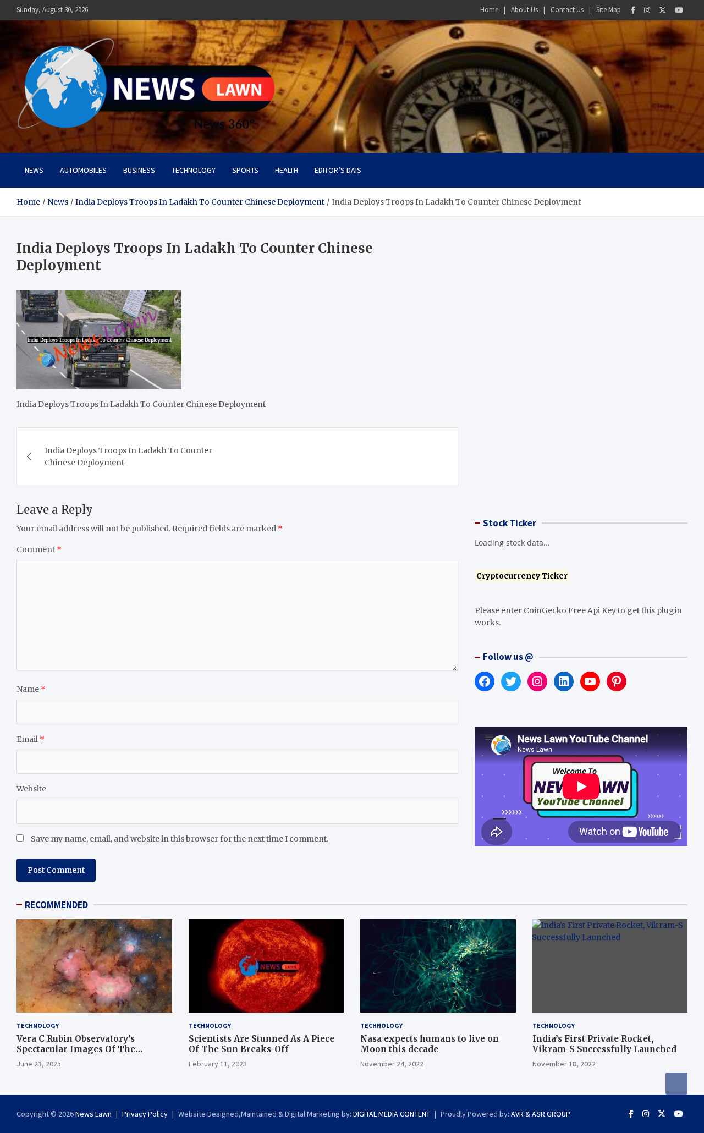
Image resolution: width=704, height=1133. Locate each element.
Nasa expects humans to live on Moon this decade (429, 1044)
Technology (194, 170)
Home (489, 9)
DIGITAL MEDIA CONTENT (391, 1114)
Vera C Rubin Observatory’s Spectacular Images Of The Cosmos (75, 1049)
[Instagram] (647, 10)
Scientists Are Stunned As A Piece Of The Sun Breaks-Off (261, 1044)
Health (286, 170)
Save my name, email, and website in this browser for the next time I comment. (179, 839)
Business (139, 170)
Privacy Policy (145, 1114)
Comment (39, 549)
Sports (245, 170)
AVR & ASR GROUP (540, 1114)
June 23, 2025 (38, 1064)
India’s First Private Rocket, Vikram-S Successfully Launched (604, 1044)
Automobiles (83, 170)
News (34, 170)
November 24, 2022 (392, 1064)
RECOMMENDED (56, 905)
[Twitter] (662, 10)
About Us (524, 9)
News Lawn (93, 1114)
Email (30, 739)
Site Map (608, 9)
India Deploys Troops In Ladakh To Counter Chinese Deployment (128, 457)
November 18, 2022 (564, 1064)
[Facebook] (633, 10)
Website (31, 789)
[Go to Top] (677, 1083)
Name (31, 689)
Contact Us (567, 9)
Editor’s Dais (338, 170)
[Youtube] (679, 10)
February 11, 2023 (218, 1064)
